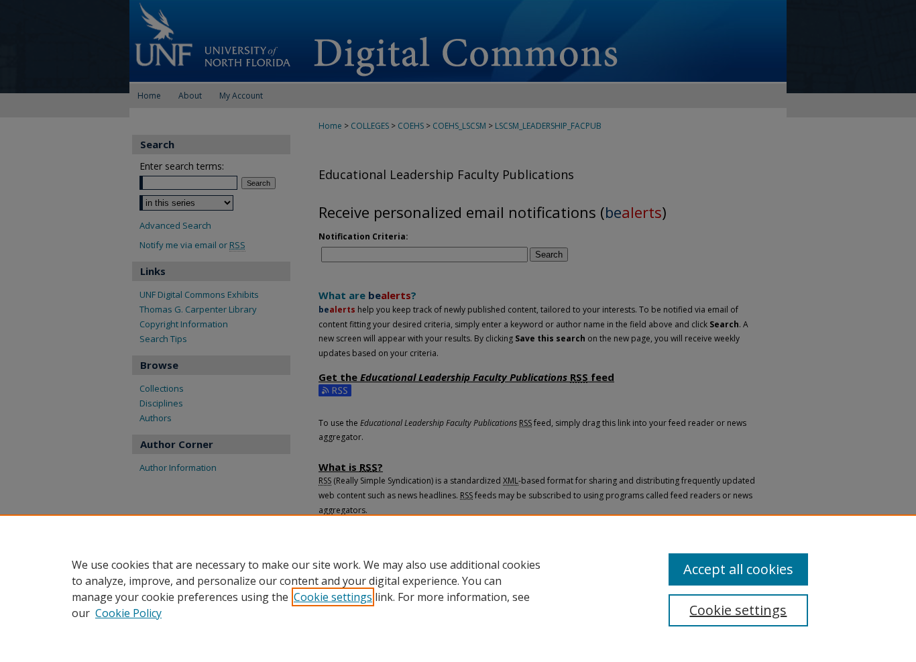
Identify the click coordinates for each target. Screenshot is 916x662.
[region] (458, 588)
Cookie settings (333, 597)
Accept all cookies (738, 569)
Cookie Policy (128, 613)
